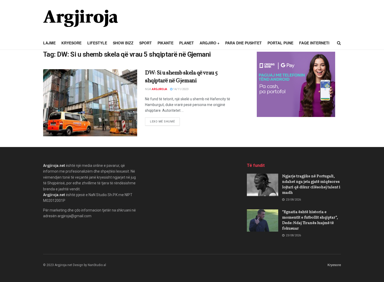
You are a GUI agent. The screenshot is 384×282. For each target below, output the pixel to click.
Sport (145, 42)
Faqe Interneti (314, 42)
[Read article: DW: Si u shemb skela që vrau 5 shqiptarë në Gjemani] (90, 102)
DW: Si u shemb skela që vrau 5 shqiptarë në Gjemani (181, 77)
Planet (186, 42)
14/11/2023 (180, 89)
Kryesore (71, 42)
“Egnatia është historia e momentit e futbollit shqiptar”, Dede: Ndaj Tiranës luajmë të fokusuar (310, 220)
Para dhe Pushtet (243, 42)
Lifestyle (97, 42)
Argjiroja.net (54, 165)
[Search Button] (339, 43)
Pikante (165, 42)
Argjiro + (209, 42)
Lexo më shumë (165, 121)
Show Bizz (123, 42)
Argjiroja (159, 89)
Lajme (49, 42)
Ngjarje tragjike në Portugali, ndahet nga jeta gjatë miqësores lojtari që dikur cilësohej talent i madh (311, 185)
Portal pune (280, 42)
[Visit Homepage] (80, 18)
